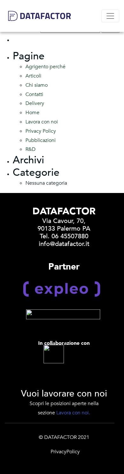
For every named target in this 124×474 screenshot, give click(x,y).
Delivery (34, 103)
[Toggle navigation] (110, 16)
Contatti (34, 94)
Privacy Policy (40, 131)
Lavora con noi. (73, 412)
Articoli (33, 75)
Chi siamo (36, 85)
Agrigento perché (45, 66)
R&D (30, 149)
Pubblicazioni (40, 140)
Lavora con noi (41, 121)
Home (32, 112)
